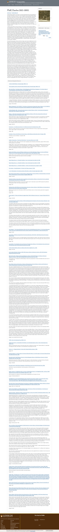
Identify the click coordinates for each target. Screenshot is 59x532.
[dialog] (29, 531)
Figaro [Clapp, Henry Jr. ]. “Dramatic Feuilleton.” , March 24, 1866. (24, 160)
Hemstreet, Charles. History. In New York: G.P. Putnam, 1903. (29, 180)
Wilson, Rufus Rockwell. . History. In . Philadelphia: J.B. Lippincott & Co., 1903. (29, 483)
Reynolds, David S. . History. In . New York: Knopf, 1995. (28, 358)
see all (50, 37)
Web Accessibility (3, 527)
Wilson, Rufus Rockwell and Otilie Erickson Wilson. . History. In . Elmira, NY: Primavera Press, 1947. (29, 489)
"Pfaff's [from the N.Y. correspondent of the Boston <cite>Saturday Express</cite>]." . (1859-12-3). (44, 32)
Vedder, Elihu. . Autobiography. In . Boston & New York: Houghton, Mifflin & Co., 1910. (29, 477)
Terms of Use (17, 518)
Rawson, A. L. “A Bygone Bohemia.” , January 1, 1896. (23, 349)
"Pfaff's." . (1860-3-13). (17, 340)
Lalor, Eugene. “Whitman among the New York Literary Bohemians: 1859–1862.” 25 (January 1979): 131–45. (28, 235)
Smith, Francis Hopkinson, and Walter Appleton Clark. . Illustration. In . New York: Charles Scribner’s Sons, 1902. (28, 389)
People (13, 4)
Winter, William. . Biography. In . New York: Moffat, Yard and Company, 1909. (28, 495)
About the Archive (36, 4)
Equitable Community (13, 524)
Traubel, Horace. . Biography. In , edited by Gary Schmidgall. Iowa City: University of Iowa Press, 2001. (29, 467)
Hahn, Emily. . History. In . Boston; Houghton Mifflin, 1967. (29, 174)
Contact (2, 524)
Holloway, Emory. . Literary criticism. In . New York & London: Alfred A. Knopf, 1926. (29, 188)
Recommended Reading (27, 4)
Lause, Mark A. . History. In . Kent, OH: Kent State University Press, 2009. (29, 245)
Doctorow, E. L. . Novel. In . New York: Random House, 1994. (25, 126)
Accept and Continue (49, 530)
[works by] (9, 12)
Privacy (14, 518)
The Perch (2, 520)
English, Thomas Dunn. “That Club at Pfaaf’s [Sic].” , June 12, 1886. (23, 140)
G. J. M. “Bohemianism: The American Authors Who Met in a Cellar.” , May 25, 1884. (26, 170)
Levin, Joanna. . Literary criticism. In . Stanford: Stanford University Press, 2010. (28, 253)
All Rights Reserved (10, 518)
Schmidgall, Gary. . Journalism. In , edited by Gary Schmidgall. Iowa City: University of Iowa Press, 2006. (28, 379)
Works (9, 4)
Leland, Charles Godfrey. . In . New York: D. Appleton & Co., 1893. (23, 247)
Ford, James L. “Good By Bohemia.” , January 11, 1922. (22, 168)
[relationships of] (15, 12)
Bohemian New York (18, 4)
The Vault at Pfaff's (11, 2)
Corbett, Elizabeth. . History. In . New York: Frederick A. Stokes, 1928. (28, 111)
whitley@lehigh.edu (42, 519)
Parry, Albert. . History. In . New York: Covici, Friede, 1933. (28, 265)
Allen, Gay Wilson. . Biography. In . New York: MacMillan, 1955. (28, 90)
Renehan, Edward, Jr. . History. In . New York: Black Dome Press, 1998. (29, 354)
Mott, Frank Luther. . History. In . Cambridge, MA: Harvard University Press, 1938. (27, 256)
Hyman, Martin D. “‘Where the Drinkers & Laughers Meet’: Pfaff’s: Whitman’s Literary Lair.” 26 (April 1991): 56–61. (29, 196)
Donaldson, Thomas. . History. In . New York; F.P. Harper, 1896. (27, 134)
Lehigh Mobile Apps (3, 528)
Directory (2, 521)
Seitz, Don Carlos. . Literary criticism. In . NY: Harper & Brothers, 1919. (29, 384)
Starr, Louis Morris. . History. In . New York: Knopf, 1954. (29, 426)
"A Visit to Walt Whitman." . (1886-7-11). (18, 83)
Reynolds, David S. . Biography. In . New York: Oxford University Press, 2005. (27, 365)
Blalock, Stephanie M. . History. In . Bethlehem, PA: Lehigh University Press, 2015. (29, 107)
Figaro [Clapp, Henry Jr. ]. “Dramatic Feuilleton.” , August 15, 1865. (25, 165)
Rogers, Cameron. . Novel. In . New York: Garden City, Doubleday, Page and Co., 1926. (29, 372)
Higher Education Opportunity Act (14, 523)
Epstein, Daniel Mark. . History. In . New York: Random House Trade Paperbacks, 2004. (28, 153)
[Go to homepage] (10, 516)
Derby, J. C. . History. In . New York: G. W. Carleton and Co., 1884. (28, 114)
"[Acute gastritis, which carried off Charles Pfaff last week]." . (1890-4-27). (24, 86)
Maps (1, 523)
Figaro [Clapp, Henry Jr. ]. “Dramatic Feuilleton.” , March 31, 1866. (24, 162)
